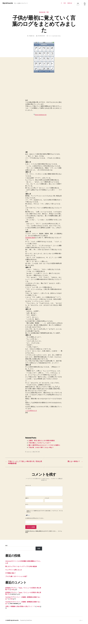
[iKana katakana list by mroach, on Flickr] (44, 129)
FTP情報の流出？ (10, 573)
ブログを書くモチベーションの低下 (16, 576)
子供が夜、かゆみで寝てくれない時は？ (41, 447)
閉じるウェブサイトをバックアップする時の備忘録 (21, 566)
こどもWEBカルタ (31, 410)
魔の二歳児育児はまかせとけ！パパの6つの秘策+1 (44, 445)
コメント (28, 485)
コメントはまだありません (55, 35)
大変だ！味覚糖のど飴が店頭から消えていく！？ (20, 606)
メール (47, 498)
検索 (6, 545)
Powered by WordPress (26, 620)
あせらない (29, 451)
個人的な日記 (42, 12)
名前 (27, 498)
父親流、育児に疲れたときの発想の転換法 (42, 440)
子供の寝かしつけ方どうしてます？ (40, 443)
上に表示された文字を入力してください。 (35, 518)
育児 (65, 3)
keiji (33, 35)
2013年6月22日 (41, 35)
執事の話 (69, 3)
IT (61, 3)
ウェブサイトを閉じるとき (13, 569)
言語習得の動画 (30, 237)
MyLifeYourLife (8, 3)
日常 (36, 451)
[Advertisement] (36, 87)
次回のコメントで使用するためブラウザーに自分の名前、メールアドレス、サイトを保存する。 (45, 511)
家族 (34, 451)
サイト (26, 504)
